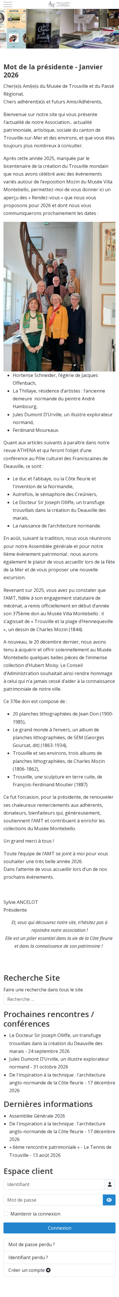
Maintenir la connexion (35, 1214)
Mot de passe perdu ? (31, 1244)
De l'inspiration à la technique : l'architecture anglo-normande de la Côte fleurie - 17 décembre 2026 (62, 1083)
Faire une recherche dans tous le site (43, 989)
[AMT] (59, 4)
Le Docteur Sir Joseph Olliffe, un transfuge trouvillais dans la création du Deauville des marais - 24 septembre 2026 (56, 1043)
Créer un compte (27, 1270)
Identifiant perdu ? (28, 1257)
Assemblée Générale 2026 (37, 1116)
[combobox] (33, 999)
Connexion (59, 1228)
